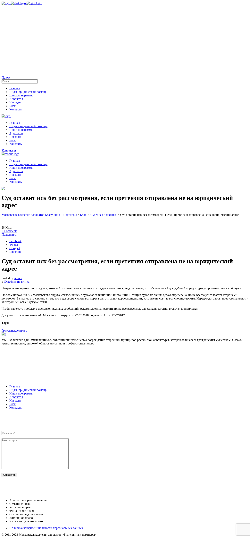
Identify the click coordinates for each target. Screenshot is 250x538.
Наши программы (21, 393)
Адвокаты (16, 397)
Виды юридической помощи (28, 390)
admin (18, 278)
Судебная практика (103, 214)
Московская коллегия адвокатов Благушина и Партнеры (39, 214)
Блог (83, 214)
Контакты (15, 407)
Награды (15, 400)
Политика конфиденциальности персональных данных (46, 528)
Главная (14, 386)
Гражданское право (14, 330)
